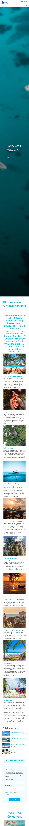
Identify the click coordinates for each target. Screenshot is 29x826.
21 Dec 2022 (6, 310)
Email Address (9, 779)
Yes (6, 795)
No (11, 795)
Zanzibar (14, 310)
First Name (8, 785)
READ (26, 733)
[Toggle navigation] (27, 6)
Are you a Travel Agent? (11, 792)
